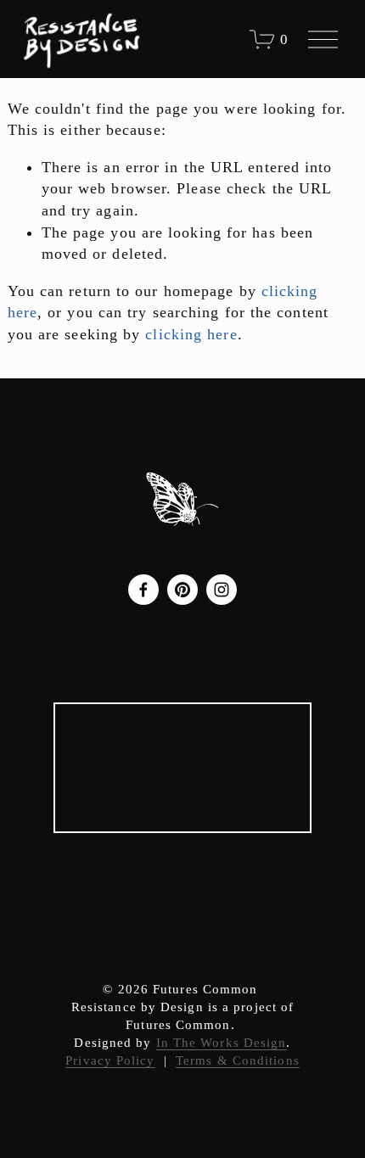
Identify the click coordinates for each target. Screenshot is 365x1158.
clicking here (191, 334)
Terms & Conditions (238, 1060)
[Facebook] (143, 589)
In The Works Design (221, 1042)
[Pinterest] (182, 589)
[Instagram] (221, 589)
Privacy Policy (109, 1060)
